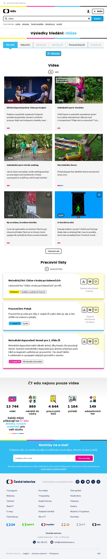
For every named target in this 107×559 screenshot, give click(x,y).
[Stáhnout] (83, 281)
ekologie (25, 24)
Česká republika (37, 24)
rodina (17, 24)
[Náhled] (90, 281)
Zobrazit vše (53, 251)
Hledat (97, 18)
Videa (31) (25, 44)
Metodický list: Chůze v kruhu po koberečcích (34, 280)
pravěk (59, 24)
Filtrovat (55, 53)
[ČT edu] (9, 12)
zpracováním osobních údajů (53, 469)
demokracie (50, 24)
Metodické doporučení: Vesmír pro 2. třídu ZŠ (34, 340)
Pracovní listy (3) (77, 44)
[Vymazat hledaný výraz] (89, 18)
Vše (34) (10, 44)
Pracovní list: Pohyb (19, 308)
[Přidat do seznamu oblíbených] (48, 80)
